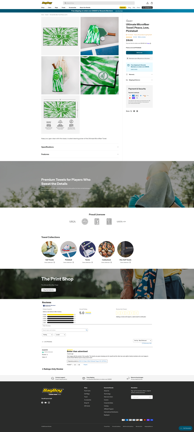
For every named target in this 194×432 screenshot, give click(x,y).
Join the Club (119, 11)
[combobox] (99, 3)
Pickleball (68, 260)
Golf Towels (49, 260)
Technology (107, 394)
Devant (46, 14)
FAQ (134, 7)
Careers (106, 400)
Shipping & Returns (149, 426)
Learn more (134, 69)
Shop (42, 7)
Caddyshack (106, 260)
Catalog (106, 406)
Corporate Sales (108, 403)
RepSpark (107, 415)
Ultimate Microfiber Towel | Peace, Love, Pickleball (59, 14)
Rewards (122, 7)
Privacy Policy (107, 426)
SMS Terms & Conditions (128, 426)
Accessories (72, 7)
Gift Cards (87, 406)
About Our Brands (85, 7)
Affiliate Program (109, 409)
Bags (56, 7)
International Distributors (111, 412)
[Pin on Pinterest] (137, 111)
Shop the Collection (48, 290)
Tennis (87, 260)
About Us (106, 390)
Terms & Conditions (116, 426)
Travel (63, 7)
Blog (129, 7)
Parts (138, 7)
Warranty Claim (108, 397)
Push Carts (87, 390)
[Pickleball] (68, 249)
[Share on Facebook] (134, 111)
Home (42, 14)
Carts (49, 7)
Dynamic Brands (48, 426)
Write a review (142, 37)
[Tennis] (87, 249)
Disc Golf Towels (125, 260)
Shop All (86, 403)
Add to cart (139, 52)
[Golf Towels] (49, 249)
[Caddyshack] (106, 249)
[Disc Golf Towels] (125, 249)
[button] (151, 3)
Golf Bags (87, 394)
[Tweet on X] (131, 111)
